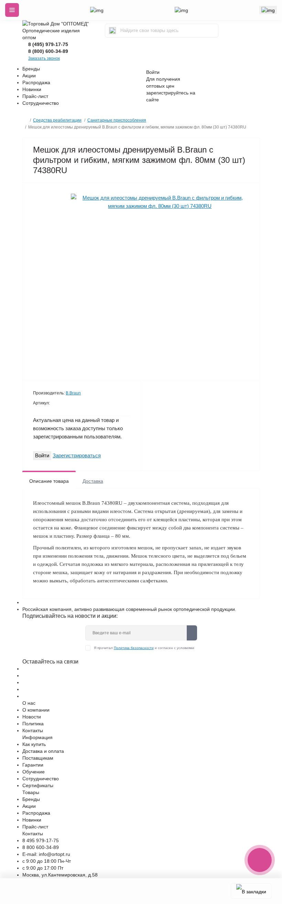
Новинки (31, 89)
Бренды (31, 68)
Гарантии (32, 765)
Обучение (33, 771)
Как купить (34, 744)
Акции (29, 75)
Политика (33, 723)
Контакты (32, 730)
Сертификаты (37, 785)
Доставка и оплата (43, 751)
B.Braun (73, 393)
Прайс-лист (35, 96)
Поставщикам (37, 758)
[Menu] (12, 10)
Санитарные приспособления (116, 120)
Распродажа (36, 82)
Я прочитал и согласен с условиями (144, 648)
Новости (31, 716)
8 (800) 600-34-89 (48, 51)
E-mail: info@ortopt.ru (46, 854)
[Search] (112, 30)
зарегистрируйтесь (167, 93)
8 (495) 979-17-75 (48, 44)
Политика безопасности (134, 648)
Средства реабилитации (57, 120)
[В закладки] (251, 891)
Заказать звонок (44, 58)
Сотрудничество (40, 103)
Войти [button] (153, 72)
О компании (36, 710)
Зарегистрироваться (77, 455)
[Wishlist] (73, 193)
